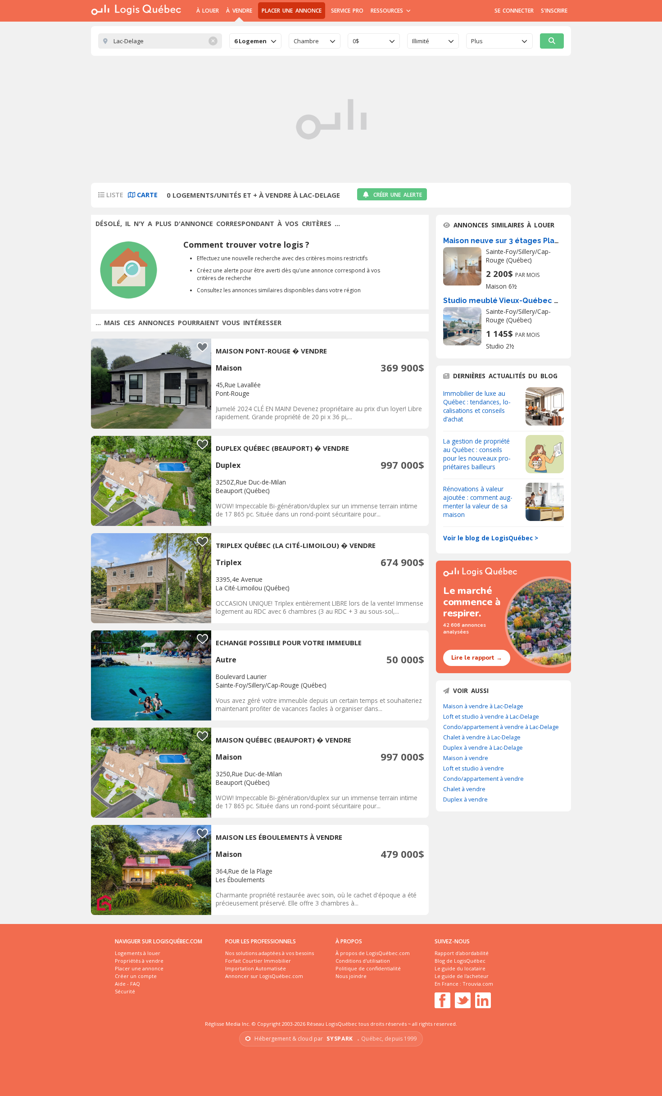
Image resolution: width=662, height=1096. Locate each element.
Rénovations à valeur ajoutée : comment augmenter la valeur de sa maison (477, 502)
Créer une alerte (397, 195)
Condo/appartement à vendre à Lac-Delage (501, 727)
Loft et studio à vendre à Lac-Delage (491, 716)
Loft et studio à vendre (473, 768)
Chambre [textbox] (306, 41)
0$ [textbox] (356, 41)
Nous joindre (351, 976)
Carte (146, 194)
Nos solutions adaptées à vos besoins (269, 953)
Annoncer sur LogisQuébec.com (264, 976)
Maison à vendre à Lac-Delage (483, 706)
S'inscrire (554, 10)
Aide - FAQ (127, 983)
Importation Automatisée (255, 968)
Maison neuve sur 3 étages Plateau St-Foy (520, 240)
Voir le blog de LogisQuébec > (490, 538)
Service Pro (347, 10)
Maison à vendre (465, 758)
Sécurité (125, 991)
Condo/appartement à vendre (483, 778)
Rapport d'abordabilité (462, 953)
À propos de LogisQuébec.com (373, 953)
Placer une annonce (292, 10)
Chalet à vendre (464, 789)
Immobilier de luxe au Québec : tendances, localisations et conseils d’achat (477, 406)
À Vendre (239, 10)
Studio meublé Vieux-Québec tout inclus (518, 300)
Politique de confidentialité (368, 968)
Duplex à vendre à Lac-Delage (483, 747)
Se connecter (514, 10)
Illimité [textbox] (420, 41)
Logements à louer (137, 953)
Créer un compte (136, 976)
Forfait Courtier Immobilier (258, 960)
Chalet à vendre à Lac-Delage (482, 737)
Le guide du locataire (460, 968)
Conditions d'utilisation (363, 960)
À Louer (207, 10)
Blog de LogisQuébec (460, 960)
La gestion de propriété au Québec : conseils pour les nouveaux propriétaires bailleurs (477, 454)
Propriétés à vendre (139, 960)
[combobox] (255, 41)
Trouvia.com (477, 983)
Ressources (388, 10)
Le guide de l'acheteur (462, 976)
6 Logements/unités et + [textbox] (250, 41)
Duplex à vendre (465, 799)
